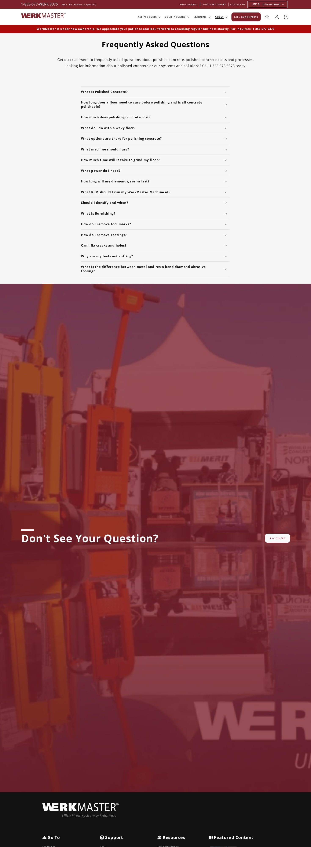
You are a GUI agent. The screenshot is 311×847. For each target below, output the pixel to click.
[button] (148, 17)
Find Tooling (189, 4)
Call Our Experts (246, 16)
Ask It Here (277, 538)
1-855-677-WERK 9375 (39, 4)
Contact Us (237, 4)
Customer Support (214, 4)
